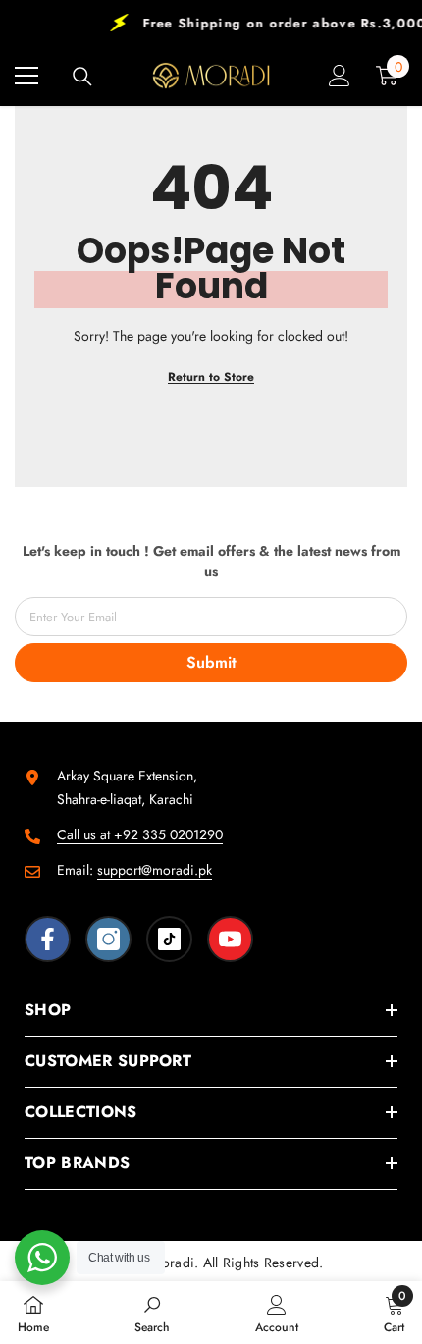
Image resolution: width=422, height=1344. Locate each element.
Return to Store (211, 377)
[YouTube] (230, 939)
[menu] (26, 75)
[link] (152, 1312)
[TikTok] (169, 939)
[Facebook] (48, 939)
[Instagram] (108, 939)
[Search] (82, 76)
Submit (211, 662)
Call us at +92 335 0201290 (140, 834)
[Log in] (339, 75)
